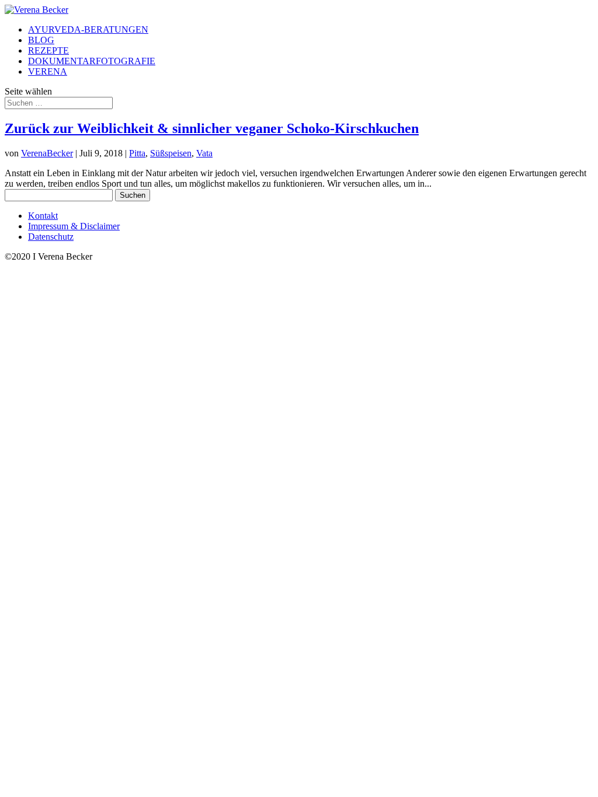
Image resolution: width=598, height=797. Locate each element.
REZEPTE (48, 50)
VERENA (47, 71)
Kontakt (43, 216)
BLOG (41, 40)
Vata (204, 153)
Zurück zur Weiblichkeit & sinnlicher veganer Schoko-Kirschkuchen (212, 128)
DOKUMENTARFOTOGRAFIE (91, 61)
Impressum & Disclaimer (74, 226)
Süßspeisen (171, 153)
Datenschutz (51, 237)
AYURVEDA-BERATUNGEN (88, 29)
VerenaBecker (47, 153)
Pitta (137, 153)
